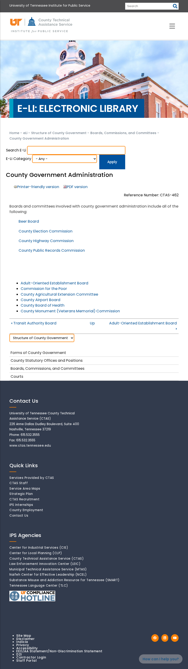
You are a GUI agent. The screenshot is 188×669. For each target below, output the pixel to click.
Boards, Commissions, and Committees (123, 133)
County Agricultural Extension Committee (59, 294)
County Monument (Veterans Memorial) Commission (70, 311)
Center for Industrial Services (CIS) (38, 547)
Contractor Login (31, 657)
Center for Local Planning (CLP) (35, 553)
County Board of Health (42, 305)
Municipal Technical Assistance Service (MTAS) (48, 569)
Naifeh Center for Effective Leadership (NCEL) (48, 574)
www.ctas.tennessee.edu (30, 445)
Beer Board (29, 221)
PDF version (77, 186)
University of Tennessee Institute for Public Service (49, 5)
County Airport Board (40, 299)
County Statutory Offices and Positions (47, 360)
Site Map (23, 636)
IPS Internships (21, 505)
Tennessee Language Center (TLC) (38, 585)
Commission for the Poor (44, 288)
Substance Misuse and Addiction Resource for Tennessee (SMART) (64, 580)
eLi (25, 133)
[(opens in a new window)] (155, 638)
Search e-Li (16, 150)
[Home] (41, 25)
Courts (17, 376)
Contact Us (18, 515)
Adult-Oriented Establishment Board (54, 283)
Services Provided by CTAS (31, 478)
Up (92, 323)
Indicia (22, 642)
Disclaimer (25, 639)
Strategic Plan (21, 494)
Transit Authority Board (33, 323)
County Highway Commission (46, 240)
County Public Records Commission (52, 250)
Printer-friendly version (38, 186)
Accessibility (27, 648)
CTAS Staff (18, 483)
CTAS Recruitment (24, 499)
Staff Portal (26, 660)
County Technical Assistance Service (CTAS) (46, 558)
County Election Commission (45, 231)
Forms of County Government (38, 352)
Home (14, 133)
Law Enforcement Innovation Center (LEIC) (44, 564)
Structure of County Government (58, 133)
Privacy (22, 645)
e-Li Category (18, 158)
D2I (19, 654)
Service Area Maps (24, 488)
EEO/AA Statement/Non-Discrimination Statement (59, 651)
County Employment (26, 510)
